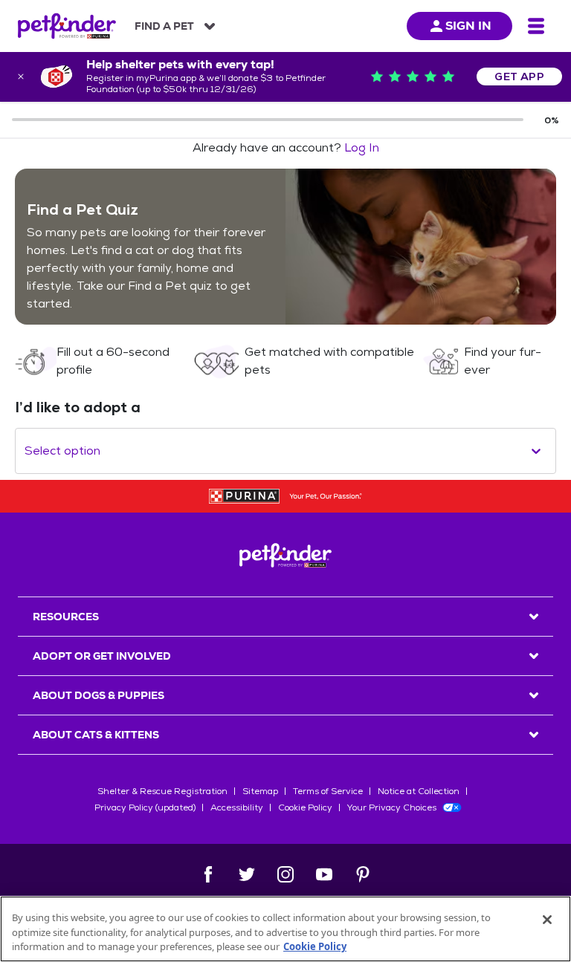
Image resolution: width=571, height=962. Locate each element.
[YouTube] (324, 874)
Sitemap (260, 791)
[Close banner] (21, 76)
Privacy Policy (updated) (145, 807)
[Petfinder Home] (67, 26)
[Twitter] (247, 874)
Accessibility (236, 807)
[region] (285, 929)
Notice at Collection (418, 791)
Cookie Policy (305, 807)
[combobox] (26, 451)
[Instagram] (285, 874)
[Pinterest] (363, 874)
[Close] (547, 919)
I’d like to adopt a (78, 407)
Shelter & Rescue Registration (162, 791)
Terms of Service (328, 791)
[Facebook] (208, 874)
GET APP (519, 76)
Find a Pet (164, 26)
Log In (361, 147)
